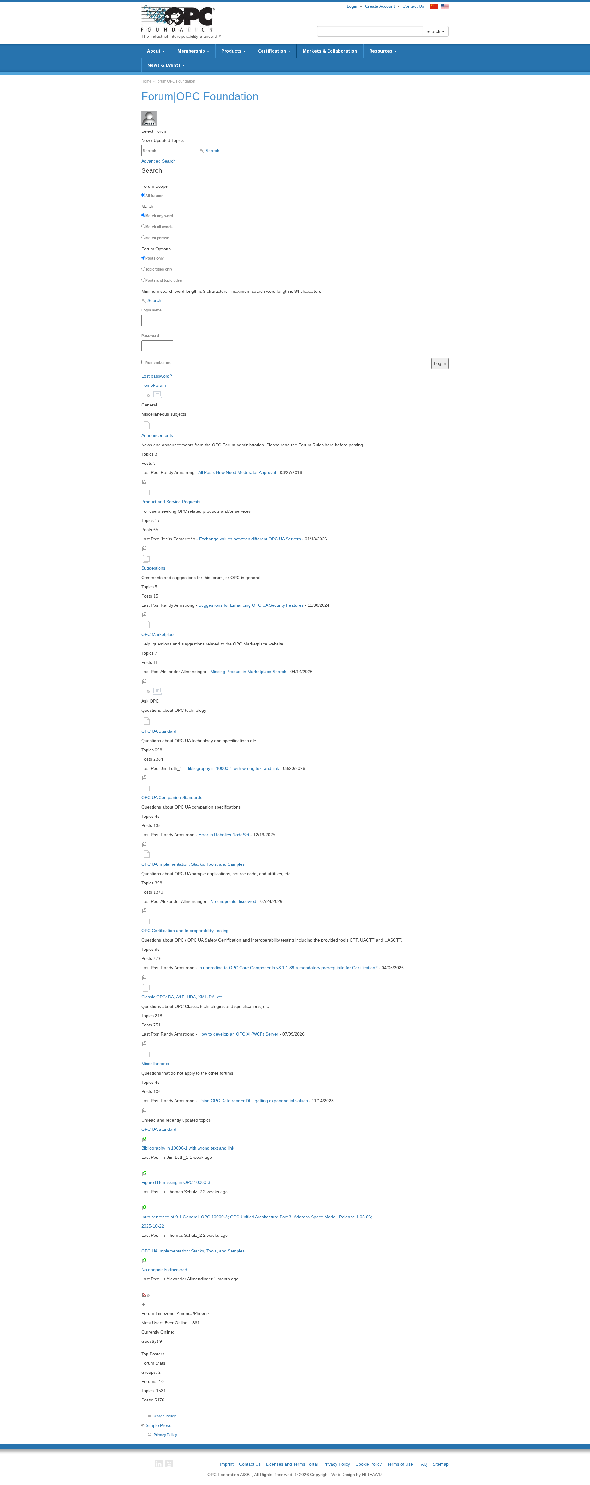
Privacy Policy (336, 1464)
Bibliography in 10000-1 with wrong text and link (232, 768)
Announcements (157, 435)
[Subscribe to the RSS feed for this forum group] (149, 395)
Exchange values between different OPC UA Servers (250, 538)
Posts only (154, 258)
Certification (272, 51)
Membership (191, 51)
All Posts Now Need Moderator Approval (237, 472)
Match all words (159, 227)
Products (232, 51)
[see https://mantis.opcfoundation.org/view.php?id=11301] (164, 1235)
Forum (159, 385)
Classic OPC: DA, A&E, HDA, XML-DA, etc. (182, 996)
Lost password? (156, 376)
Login (352, 6)
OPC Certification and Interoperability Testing (185, 930)
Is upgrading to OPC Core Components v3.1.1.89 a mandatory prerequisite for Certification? (288, 967)
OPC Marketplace (158, 634)
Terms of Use (400, 1464)
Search (434, 31)
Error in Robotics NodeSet (224, 834)
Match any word (159, 216)
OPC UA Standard (158, 731)
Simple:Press (158, 1425)
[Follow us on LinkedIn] (159, 1463)
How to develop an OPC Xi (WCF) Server (239, 1034)
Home (146, 81)
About (154, 51)
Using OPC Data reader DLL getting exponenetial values (253, 1100)
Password (150, 336)
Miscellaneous (155, 1063)
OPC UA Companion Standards (171, 797)
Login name (151, 310)
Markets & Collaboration (330, 51)
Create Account (380, 6)
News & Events (165, 65)
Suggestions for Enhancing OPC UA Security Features (251, 605)
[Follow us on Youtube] (169, 1463)
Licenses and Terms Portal (292, 1464)
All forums (154, 196)
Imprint (227, 1464)
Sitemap (441, 1464)
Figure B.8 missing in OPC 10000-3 (175, 1182)
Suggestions (153, 568)
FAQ (423, 1464)
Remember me (158, 363)
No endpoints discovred (233, 901)
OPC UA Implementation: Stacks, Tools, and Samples (193, 864)
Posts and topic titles (163, 280)
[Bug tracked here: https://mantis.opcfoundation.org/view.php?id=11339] (164, 1157)
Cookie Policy (369, 1464)
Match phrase (157, 238)
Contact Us (413, 6)
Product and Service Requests (170, 501)
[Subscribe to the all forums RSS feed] (148, 1294)
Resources (381, 51)
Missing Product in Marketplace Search (248, 671)
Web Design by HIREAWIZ (357, 1474)
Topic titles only (158, 269)
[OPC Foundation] (178, 17)
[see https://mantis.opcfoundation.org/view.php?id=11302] (164, 1191)
